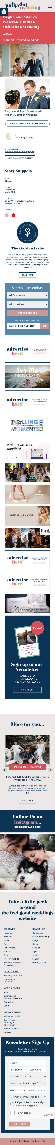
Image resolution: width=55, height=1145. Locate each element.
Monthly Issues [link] (39, 962)
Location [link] (36, 948)
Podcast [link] (7, 951)
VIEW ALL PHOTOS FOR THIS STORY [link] (27, 123)
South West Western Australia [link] (19, 201)
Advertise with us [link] (12, 1028)
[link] (4, 12)
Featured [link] (8, 40)
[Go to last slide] (4, 769)
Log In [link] (6, 1006)
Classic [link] (8, 181)
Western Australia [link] (13, 203)
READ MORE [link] (27, 275)
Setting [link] (35, 955)
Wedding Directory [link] (13, 975)
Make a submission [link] (12, 1016)
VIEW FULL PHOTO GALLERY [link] (20, 158)
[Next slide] (50, 769)
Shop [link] (6, 955)
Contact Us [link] (9, 1002)
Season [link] (35, 959)
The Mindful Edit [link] (11, 959)
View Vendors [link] (27, 313)
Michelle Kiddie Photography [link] (19, 151)
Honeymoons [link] (10, 948)
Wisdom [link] (8, 936)
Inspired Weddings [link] (27, 40)
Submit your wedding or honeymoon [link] (9, 1022)
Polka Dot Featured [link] (27, 767)
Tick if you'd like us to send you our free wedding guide (29, 1104)
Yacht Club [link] (10, 192)
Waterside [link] (10, 190)
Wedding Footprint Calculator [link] (12, 963)
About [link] (6, 992)
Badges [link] (7, 1032)
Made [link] (6, 940)
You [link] (5, 944)
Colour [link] (35, 944)
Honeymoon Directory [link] (9, 980)
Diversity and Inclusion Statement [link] (13, 997)
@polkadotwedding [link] (27, 826)
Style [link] (34, 951)
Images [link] (35, 940)
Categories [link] (37, 933)
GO (44, 326)
